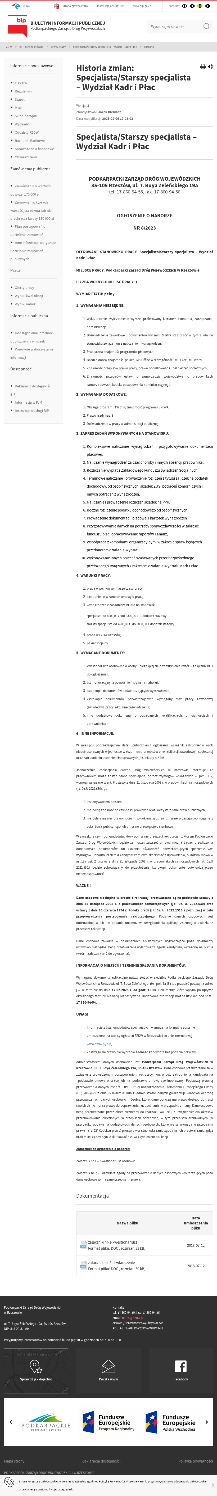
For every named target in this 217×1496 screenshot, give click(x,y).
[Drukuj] (203, 67)
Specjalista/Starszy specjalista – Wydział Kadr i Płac (105, 47)
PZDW (8, 47)
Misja (18, 107)
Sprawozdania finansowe (34, 149)
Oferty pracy (58, 47)
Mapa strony (14, 1461)
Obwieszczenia (26, 157)
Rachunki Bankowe (29, 140)
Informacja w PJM (28, 402)
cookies (54, 1481)
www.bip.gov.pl (142, 6)
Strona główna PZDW (75, 6)
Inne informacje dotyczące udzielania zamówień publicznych (33, 250)
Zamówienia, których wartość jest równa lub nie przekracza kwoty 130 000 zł (32, 210)
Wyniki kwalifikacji (28, 296)
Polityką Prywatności (112, 1481)
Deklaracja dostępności (101, 1461)
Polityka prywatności (195, 1461)
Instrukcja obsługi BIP (110, 6)
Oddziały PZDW (26, 132)
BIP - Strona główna (31, 47)
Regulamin (23, 91)
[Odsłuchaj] (210, 67)
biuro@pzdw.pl (132, 1318)
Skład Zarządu (25, 116)
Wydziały (21, 124)
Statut (19, 99)
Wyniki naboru (26, 304)
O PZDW (20, 83)
